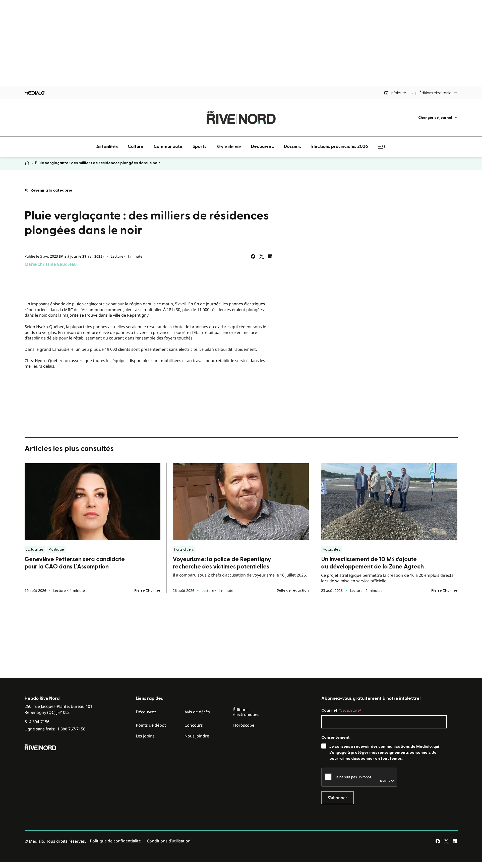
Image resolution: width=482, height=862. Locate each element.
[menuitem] (438, 118)
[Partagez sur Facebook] (253, 256)
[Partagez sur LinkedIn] (270, 256)
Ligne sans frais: (55, 729)
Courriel (340, 710)
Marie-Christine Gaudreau (51, 264)
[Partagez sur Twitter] (261, 256)
